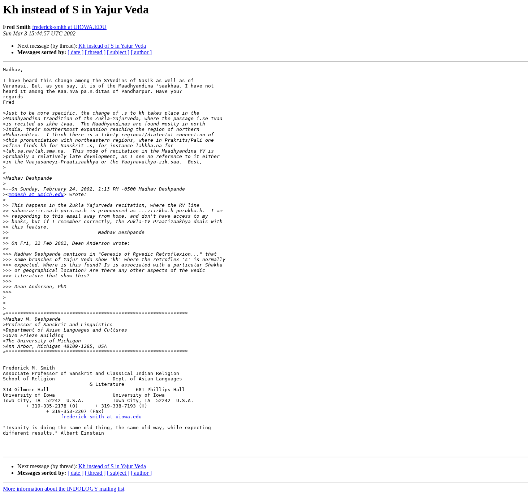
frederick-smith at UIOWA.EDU (69, 27)
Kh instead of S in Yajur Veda (112, 46)
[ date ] (75, 52)
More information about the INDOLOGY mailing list (63, 489)
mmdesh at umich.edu (36, 194)
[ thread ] (95, 52)
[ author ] (141, 52)
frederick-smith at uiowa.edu (101, 416)
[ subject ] (118, 52)
